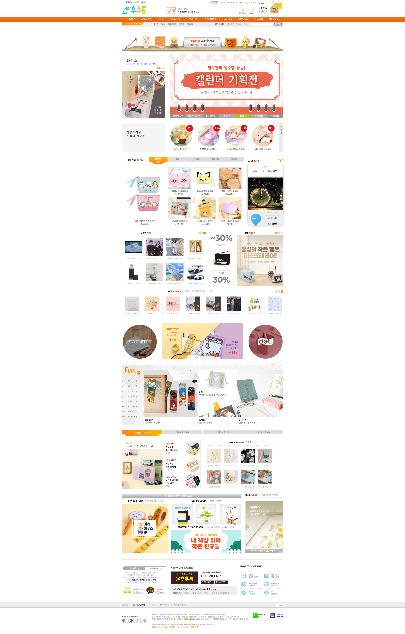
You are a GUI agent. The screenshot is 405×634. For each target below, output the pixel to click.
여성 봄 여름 (234, 313)
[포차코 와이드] (231, 462)
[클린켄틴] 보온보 (134, 283)
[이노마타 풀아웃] (248, 483)
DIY (233, 24)
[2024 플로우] (265, 462)
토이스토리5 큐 (152, 313)
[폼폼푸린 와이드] (214, 462)
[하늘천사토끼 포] (275, 310)
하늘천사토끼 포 (274, 313)
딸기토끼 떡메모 (132, 313)
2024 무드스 (248, 465)
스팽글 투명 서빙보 (174, 283)
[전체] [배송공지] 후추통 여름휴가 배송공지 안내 (141, 577)
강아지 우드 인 (193, 313)
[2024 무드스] (248, 462)
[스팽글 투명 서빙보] (175, 280)
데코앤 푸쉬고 (254, 313)
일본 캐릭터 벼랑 (133, 258)
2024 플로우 (265, 465)
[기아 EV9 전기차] (195, 280)
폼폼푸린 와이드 (214, 465)
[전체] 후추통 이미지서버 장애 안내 (141, 575)
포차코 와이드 (231, 465)
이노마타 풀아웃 (248, 487)
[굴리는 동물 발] (214, 483)
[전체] (141, 580)
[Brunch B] (231, 483)
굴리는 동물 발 (214, 487)
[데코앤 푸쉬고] (254, 310)
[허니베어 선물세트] (195, 255)
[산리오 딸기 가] (173, 310)
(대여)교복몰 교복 (154, 258)
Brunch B (230, 487)
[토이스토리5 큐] (152, 310)
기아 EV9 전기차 (195, 283)
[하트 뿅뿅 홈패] (213, 310)
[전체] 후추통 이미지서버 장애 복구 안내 (141, 573)
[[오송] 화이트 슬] (154, 280)
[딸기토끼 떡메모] (132, 310)
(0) (247, 3)
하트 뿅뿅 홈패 (213, 313)
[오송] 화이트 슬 (154, 283)
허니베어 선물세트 (195, 258)
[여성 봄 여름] (234, 310)
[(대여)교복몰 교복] (154, 255)
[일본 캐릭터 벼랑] (133, 255)
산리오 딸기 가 (172, 313)
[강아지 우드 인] (193, 310)
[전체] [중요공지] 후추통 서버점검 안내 (141, 582)
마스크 (239, 24)
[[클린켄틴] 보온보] (133, 280)
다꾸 (229, 24)
